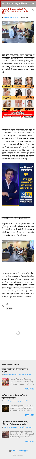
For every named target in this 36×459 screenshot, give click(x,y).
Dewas (9, 308)
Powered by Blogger (19, 451)
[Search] (33, 4)
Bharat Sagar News (16, 3)
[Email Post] (7, 304)
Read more (29, 389)
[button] (33, 10)
